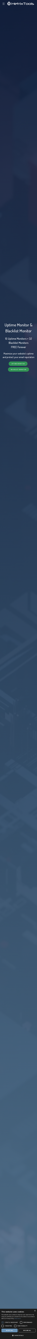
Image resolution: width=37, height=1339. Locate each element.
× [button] (35, 1311)
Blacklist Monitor (18, 369)
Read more (18, 1318)
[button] (18, 1335)
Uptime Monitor (18, 364)
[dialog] (18, 1324)
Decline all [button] (27, 1330)
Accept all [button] (9, 1330)
